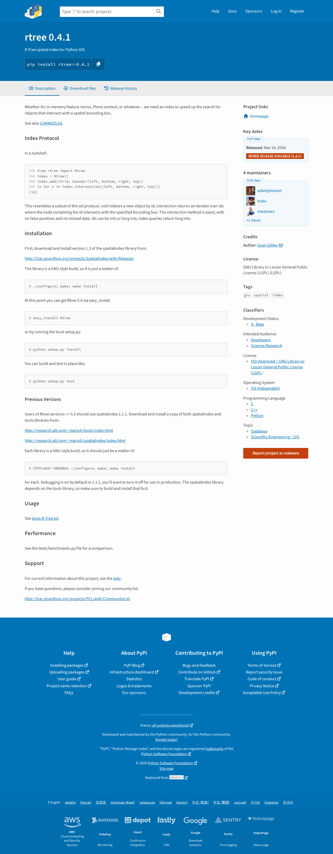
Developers (261, 340)
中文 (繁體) (221, 802)
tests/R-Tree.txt (45, 518)
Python (257, 416)
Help (216, 11)
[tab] (42, 88)
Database (259, 431)
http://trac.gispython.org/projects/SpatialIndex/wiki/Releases (79, 258)
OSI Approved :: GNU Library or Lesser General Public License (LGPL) (278, 367)
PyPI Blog (132, 665)
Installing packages (67, 665)
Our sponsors (134, 693)
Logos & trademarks (134, 686)
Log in (276, 11)
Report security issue (264, 672)
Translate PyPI (196, 679)
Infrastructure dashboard (132, 672)
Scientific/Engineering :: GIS (275, 437)
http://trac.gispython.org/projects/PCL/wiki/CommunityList (77, 599)
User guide (66, 679)
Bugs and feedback (199, 665)
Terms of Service (261, 665)
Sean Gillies (268, 245)
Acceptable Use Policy (262, 693)
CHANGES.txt (51, 123)
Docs (232, 11)
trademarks (214, 749)
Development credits (197, 693)
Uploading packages (67, 672)
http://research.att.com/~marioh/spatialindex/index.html (75, 441)
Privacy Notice (262, 686)
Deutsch (182, 802)
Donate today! (166, 739)
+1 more (253, 220)
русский (240, 802)
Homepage (259, 116)
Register (297, 11)
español (70, 802)
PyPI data (253, 139)
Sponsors (253, 11)
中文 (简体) (200, 802)
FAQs (69, 693)
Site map (166, 768)
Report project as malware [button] (276, 453)
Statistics (134, 679)
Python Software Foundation (164, 754)
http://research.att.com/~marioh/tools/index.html (69, 430)
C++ (254, 410)
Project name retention (67, 686)
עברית (255, 802)
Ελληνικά (165, 802)
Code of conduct (262, 679)
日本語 (101, 802)
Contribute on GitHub (197, 672)
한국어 (288, 802)
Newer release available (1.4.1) (275, 155)
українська (147, 802)
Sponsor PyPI (199, 686)
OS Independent (265, 388)
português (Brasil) (123, 802)
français (85, 802)
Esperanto (271, 802)
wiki (116, 578)
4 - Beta (257, 324)
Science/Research (266, 346)
